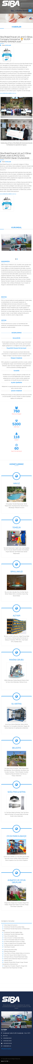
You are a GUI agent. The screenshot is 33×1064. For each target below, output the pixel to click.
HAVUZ (16, 483)
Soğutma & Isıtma (16, 792)
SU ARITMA (16, 704)
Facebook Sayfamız (6, 1048)
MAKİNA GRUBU (16, 660)
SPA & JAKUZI (16, 571)
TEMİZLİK (16, 527)
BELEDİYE (16, 748)
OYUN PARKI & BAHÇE (16, 836)
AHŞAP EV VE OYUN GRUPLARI (16, 881)
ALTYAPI (16, 616)
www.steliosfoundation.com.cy (8, 93)
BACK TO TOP (5, 1061)
